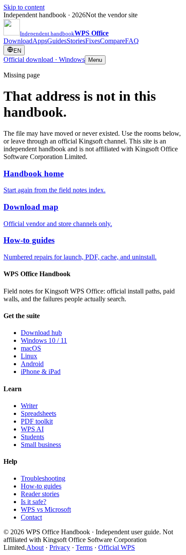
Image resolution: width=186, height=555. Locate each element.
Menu (95, 60)
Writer (29, 405)
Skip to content (24, 7)
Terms (84, 547)
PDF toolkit (37, 421)
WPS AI (32, 429)
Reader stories (40, 494)
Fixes (92, 41)
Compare (112, 41)
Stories (76, 41)
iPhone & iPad (41, 371)
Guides (57, 41)
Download (17, 41)
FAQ (132, 41)
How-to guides (41, 486)
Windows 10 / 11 (44, 340)
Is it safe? (33, 501)
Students (32, 436)
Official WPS (116, 547)
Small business (41, 444)
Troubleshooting (43, 478)
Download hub (41, 332)
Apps (39, 41)
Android (32, 363)
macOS (31, 348)
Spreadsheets (38, 413)
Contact (31, 517)
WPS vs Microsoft (46, 509)
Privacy (59, 547)
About (35, 547)
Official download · (44, 59)
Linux (29, 356)
